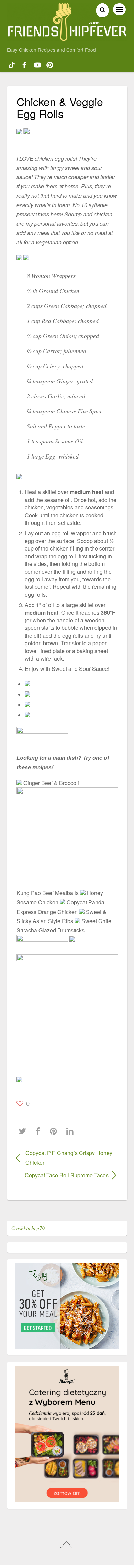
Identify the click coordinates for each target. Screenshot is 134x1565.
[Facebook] (39, 1131)
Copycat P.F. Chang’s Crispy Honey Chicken (68, 1157)
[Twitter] (24, 1131)
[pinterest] (50, 64)
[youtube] (37, 64)
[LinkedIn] (71, 1131)
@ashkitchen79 (28, 1228)
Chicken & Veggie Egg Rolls (59, 107)
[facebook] (24, 64)
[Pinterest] (55, 1131)
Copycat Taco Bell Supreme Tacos (62, 1175)
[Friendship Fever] (67, 38)
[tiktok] (11, 64)
